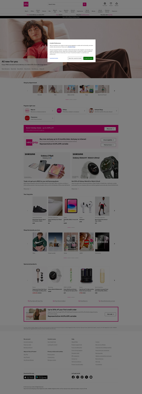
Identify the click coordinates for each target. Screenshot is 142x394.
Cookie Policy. (72, 47)
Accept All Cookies (88, 58)
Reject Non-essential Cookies (75, 58)
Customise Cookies (54, 58)
